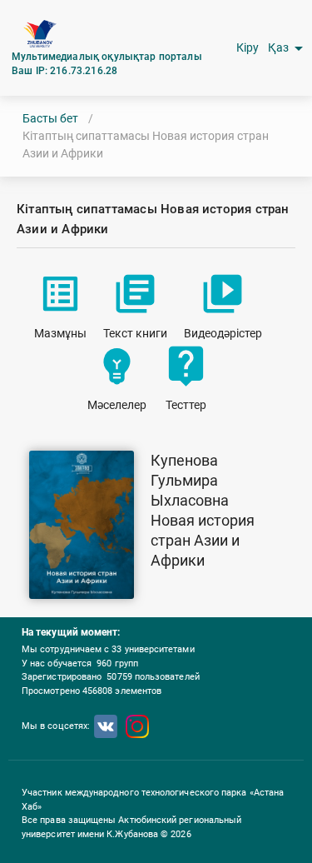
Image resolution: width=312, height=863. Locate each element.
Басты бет (50, 118)
